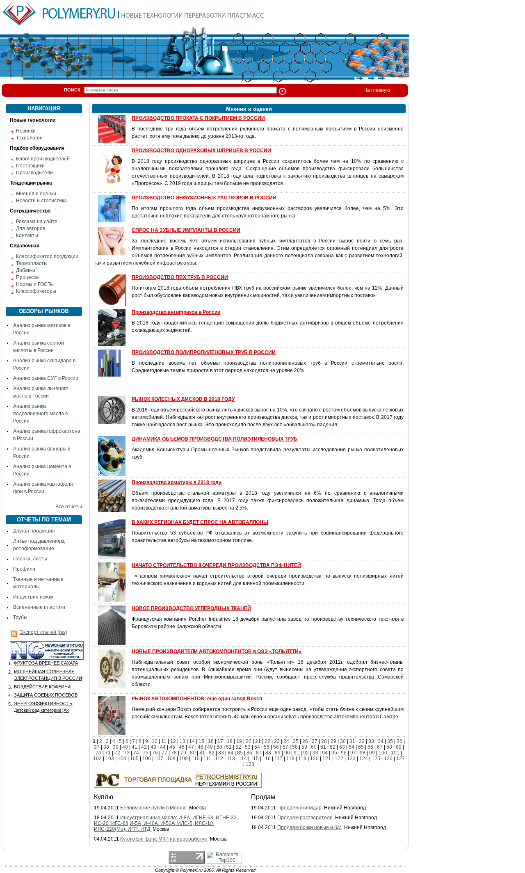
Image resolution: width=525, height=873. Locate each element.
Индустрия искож (33, 597)
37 (97, 747)
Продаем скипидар (299, 808)
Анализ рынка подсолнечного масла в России (40, 413)
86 (249, 753)
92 (306, 753)
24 (286, 741)
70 (98, 753)
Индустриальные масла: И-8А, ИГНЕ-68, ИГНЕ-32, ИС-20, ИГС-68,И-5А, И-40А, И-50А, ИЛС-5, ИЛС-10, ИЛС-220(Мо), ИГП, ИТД (166, 823)
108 (171, 758)
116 (266, 758)
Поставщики (30, 166)
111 (207, 758)
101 (395, 753)
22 (267, 741)
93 (315, 753)
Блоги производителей (43, 159)
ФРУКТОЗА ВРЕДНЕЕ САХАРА (46, 662)
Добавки (25, 270)
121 (326, 758)
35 (390, 741)
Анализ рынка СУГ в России (45, 378)
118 (290, 758)
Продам (263, 796)
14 (192, 741)
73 (127, 753)
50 (219, 747)
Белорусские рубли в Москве (153, 808)
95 (334, 753)
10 (155, 741)
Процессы (28, 277)
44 (163, 747)
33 (371, 741)
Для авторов (30, 228)
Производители (34, 173)
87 (259, 753)
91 (296, 753)
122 (339, 758)
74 (136, 753)
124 (363, 758)
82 (212, 753)
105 (134, 758)
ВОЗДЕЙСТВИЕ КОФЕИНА (42, 686)
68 (389, 747)
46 (182, 747)
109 (183, 758)
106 (146, 758)
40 (125, 747)
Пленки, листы (30, 559)
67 (380, 747)
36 (399, 741)
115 (255, 758)
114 (243, 758)
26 (305, 741)
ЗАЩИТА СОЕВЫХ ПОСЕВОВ (46, 694)
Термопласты (32, 263)
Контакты (27, 235)
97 (353, 753)
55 (266, 747)
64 (351, 747)
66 (370, 747)
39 (116, 747)
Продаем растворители (305, 817)
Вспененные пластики (39, 607)
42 (144, 747)
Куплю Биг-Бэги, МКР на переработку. (164, 839)
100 (383, 753)
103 (109, 758)
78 (174, 753)
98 (362, 753)
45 (172, 747)
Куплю (103, 796)
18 (230, 741)
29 (333, 741)
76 (155, 753)
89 (278, 753)
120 (314, 758)
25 (296, 741)
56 (276, 747)
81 (202, 753)
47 (191, 747)
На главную (376, 90)
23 (277, 741)
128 (250, 764)
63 (342, 747)
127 (400, 758)
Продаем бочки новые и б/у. (309, 827)
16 (211, 741)
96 (344, 753)
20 (248, 741)
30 (343, 741)
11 (164, 741)
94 (325, 753)
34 (380, 741)
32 (362, 741)
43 (153, 747)
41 (134, 747)
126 (388, 758)
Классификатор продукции (47, 256)
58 (295, 747)
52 (238, 747)
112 (219, 758)
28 (324, 741)
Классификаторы (36, 291)
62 (333, 747)
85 (240, 753)
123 (351, 758)
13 (182, 741)
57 (285, 747)
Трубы (20, 617)
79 (183, 753)
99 (372, 753)
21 (258, 741)
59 (304, 747)
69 (399, 747)
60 (314, 747)
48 (200, 747)
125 (376, 758)
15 (201, 741)
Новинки (26, 131)
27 (314, 741)
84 (230, 753)
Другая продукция (34, 531)
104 (122, 758)
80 (193, 753)
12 (173, 741)
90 (287, 753)
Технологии (29, 138)
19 (239, 741)
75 (145, 753)
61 (323, 747)
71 (108, 753)
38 (106, 747)
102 (97, 758)
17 (220, 741)
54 (257, 747)
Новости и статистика (41, 200)
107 (159, 758)
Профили (24, 569)
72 (117, 753)
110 (196, 758)
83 (221, 753)
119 (302, 758)
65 (361, 747)
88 (268, 753)
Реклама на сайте (36, 221)
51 (229, 747)
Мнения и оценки (36, 194)
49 (210, 747)
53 (248, 747)
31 (352, 741)
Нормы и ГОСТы (35, 284)
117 (278, 758)
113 (231, 758)
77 (164, 753)
